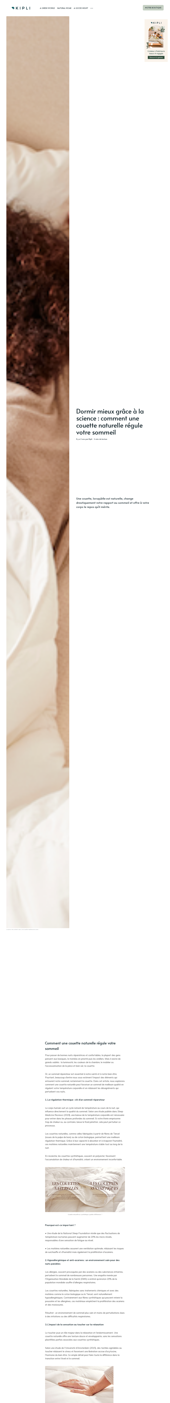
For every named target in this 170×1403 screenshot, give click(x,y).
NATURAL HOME (64, 8)
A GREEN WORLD (47, 8)
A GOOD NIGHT (81, 8)
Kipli (90, 439)
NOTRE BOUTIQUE (153, 7)
